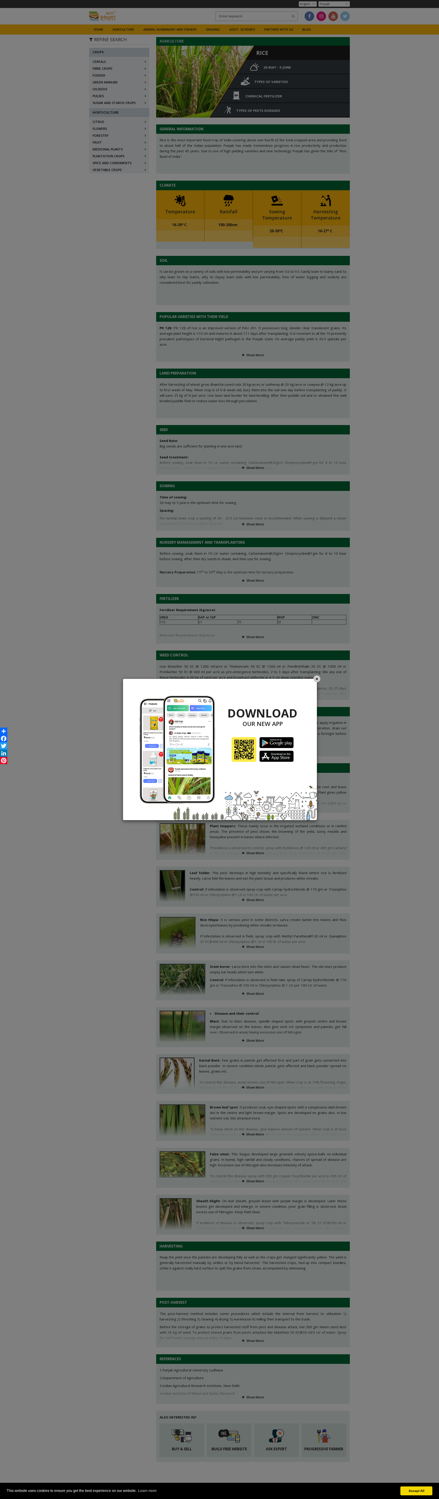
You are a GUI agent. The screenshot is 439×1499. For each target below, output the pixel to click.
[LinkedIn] (3, 753)
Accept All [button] (416, 1491)
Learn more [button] (147, 1491)
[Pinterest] (3, 760)
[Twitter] (3, 746)
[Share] (3, 731)
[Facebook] (3, 738)
